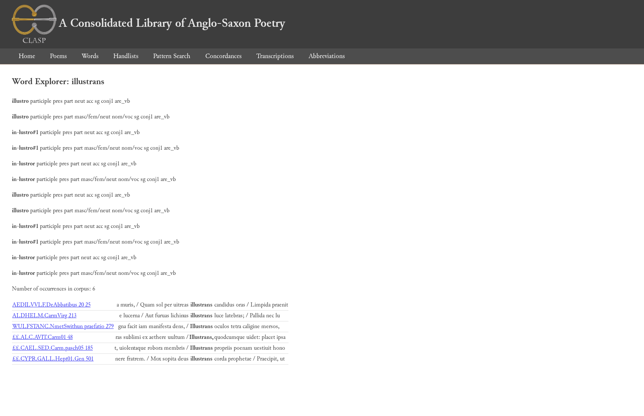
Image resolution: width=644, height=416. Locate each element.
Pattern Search (171, 56)
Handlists (125, 56)
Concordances (223, 56)
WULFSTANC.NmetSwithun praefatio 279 (63, 326)
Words (90, 56)
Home (27, 56)
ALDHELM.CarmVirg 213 (44, 315)
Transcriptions (275, 56)
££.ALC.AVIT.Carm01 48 (42, 337)
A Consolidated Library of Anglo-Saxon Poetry (172, 23)
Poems (58, 56)
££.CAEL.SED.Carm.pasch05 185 (52, 348)
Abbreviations (327, 56)
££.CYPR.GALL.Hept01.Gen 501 (53, 359)
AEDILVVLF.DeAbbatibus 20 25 (51, 305)
